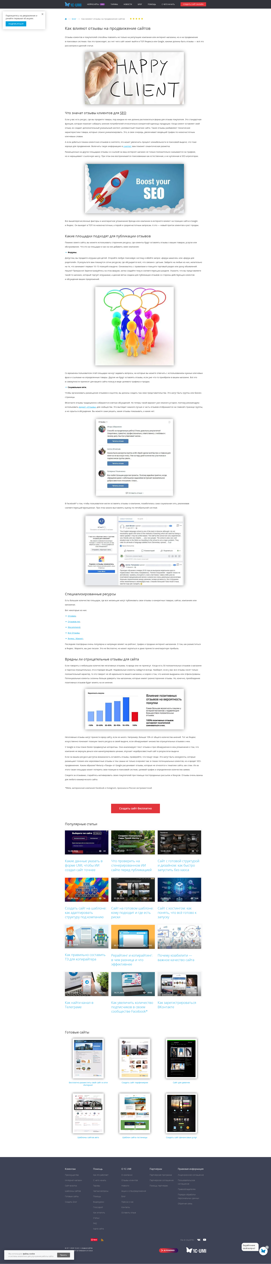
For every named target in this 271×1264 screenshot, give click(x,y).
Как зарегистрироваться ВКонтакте (177, 1004)
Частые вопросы (100, 1191)
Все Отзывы (73, 633)
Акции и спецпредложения (133, 1191)
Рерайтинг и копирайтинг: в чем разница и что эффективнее (132, 959)
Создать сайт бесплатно (135, 808)
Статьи (96, 1218)
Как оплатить (99, 1212)
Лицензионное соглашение (191, 1175)
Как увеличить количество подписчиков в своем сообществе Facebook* (132, 1007)
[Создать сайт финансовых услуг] (181, 1133)
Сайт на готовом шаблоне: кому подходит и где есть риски (132, 912)
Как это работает (100, 1175)
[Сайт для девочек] (181, 1078)
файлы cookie (29, 1253)
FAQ (95, 1223)
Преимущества (72, 1175)
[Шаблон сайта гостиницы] (134, 1133)
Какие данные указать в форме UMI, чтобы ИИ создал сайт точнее (84, 865)
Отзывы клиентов (129, 1180)
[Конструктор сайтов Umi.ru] (66, 19)
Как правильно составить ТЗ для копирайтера (85, 956)
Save (95, 1240)
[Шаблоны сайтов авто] (88, 1133)
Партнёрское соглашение (162, 1180)
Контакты (125, 1207)
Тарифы (114, 4)
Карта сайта (98, 1228)
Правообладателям (186, 1189)
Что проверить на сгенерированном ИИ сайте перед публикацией (131, 865)
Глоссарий (98, 1207)
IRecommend (74, 627)
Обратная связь (185, 1203)
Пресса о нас (127, 1202)
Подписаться (15, 24)
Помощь (152, 4)
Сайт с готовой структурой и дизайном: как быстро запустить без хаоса (178, 865)
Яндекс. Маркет (75, 638)
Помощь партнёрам (159, 1185)
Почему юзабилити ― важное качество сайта (176, 957)
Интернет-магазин (73, 1180)
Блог (140, 4)
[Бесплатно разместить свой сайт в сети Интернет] (88, 1078)
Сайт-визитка (71, 1185)
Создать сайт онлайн (193, 4)
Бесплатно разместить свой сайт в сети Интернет (88, 1083)
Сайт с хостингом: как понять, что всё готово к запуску (177, 912)
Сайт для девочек (181, 1082)
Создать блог (71, 1202)
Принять (63, 1255)
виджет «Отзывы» (87, 407)
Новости (128, 4)
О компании (126, 1175)
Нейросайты (93, 4)
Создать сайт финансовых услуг (181, 1137)
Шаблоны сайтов (73, 1191)
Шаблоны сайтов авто (88, 1137)
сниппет (127, 146)
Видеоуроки (98, 1202)
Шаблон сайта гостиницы (134, 1137)
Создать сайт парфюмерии (135, 1082)
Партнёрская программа (161, 1175)
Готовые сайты (72, 1196)
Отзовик (72, 616)
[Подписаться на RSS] (102, 1239)
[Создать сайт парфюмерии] (134, 1078)
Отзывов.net (74, 621)
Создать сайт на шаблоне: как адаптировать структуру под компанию (85, 912)
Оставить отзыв (128, 1212)
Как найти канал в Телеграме (79, 1004)
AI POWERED (169, 1250)
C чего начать (168, 4)
